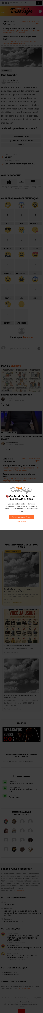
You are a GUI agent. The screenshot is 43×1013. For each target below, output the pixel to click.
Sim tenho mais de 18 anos (21, 517)
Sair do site (21, 522)
